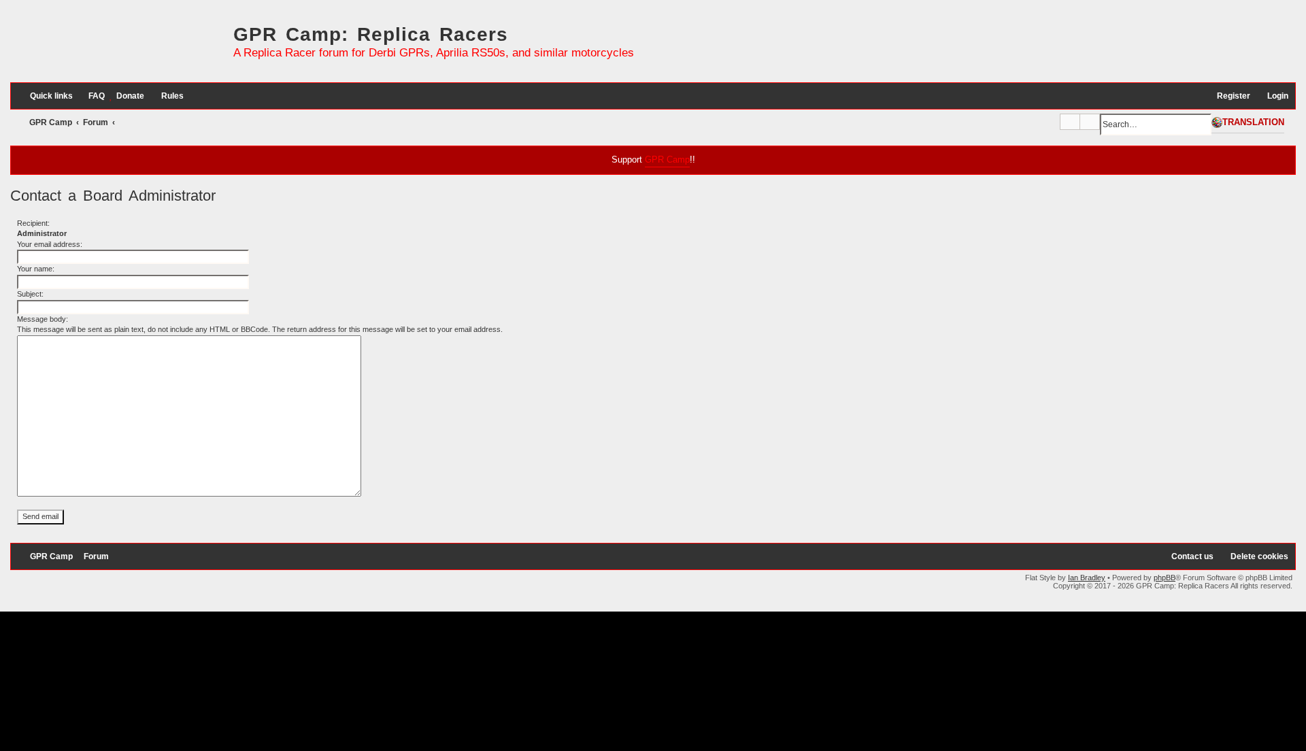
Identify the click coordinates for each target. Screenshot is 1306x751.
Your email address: (49, 244)
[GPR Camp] (118, 46)
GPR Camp (667, 159)
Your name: (35, 269)
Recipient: (33, 223)
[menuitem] (90, 96)
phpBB (1164, 577)
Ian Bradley (1086, 577)
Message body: (42, 319)
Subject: (30, 294)
